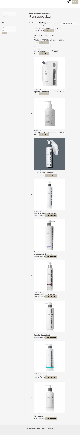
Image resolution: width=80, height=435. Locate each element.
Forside (31, 13)
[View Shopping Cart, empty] (68, 2)
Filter (4, 33)
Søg (4, 16)
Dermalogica (37, 13)
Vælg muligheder (51, 175)
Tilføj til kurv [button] (49, 30)
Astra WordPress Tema (48, 428)
